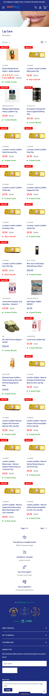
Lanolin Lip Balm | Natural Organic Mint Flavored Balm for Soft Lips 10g (11, 423)
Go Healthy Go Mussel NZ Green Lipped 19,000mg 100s (36, 111)
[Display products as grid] (42, 42)
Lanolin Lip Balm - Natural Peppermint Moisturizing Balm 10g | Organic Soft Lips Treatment (12, 509)
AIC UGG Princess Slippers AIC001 (12, 340)
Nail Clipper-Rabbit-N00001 (34, 302)
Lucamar (30, 65)
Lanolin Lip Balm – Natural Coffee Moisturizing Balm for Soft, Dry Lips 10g (36, 507)
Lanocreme (6, 298)
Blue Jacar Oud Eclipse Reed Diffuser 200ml (35, 264)
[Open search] (36, 7)
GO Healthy (31, 106)
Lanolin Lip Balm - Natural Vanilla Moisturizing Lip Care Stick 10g (36, 464)
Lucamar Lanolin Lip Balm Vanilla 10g (36, 226)
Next (42, 528)
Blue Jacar (31, 260)
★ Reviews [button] (24, 694)
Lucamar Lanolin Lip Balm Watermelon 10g (36, 69)
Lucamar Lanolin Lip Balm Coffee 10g (12, 188)
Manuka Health (7, 106)
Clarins (5, 65)
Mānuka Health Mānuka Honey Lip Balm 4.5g (11, 110)
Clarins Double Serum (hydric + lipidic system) (11, 69)
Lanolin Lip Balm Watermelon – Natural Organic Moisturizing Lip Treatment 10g (11, 465)
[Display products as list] (46, 42)
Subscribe (10, 670)
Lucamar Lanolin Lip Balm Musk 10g (36, 150)
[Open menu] (3, 7)
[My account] (40, 7)
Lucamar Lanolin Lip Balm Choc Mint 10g (12, 264)
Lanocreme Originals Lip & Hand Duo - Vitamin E (12, 302)
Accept (8, 690)
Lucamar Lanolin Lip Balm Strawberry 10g (12, 226)
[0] (44, 7)
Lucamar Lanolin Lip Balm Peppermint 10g (36, 188)
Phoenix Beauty (32, 298)
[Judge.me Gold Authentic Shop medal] (13, 611)
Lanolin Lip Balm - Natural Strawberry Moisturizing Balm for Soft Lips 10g (36, 380)
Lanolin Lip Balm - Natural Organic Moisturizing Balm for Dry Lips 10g (36, 423)
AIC (3, 336)
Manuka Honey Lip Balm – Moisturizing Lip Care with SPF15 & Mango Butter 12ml (12, 381)
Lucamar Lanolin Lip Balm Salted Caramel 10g (12, 150)
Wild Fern (6, 374)
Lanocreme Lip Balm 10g (36, 339)
